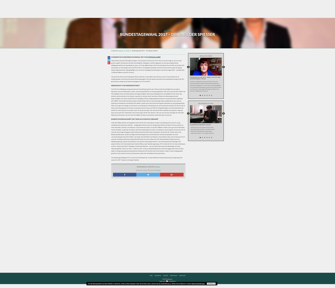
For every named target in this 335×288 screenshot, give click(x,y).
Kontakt (165, 275)
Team (151, 275)
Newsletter (158, 275)
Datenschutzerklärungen (198, 283)
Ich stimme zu (211, 283)
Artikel (128, 50)
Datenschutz (173, 275)
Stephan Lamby (154, 57)
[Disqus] (148, 203)
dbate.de (121, 50)
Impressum (182, 275)
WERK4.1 (173, 281)
